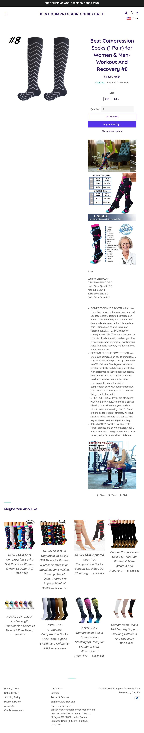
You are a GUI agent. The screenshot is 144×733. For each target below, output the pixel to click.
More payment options (112, 131)
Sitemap (55, 693)
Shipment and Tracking (63, 701)
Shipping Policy (12, 697)
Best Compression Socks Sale (72, 14)
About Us (9, 706)
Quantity (94, 109)
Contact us (56, 688)
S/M (107, 99)
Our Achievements (14, 710)
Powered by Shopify (129, 692)
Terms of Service (60, 697)
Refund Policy (11, 693)
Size (112, 93)
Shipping (99, 82)
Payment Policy (12, 701)
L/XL (116, 99)
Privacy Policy (11, 688)
